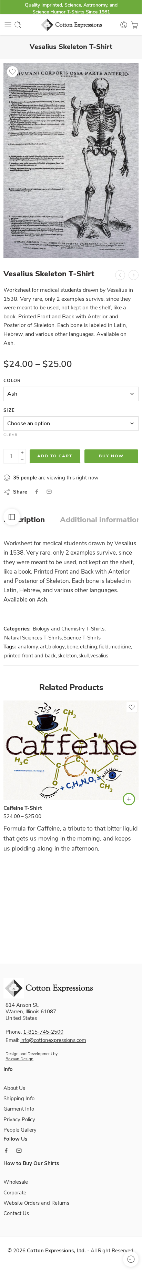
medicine (120, 646)
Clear (10, 435)
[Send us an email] (19, 1150)
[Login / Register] (124, 25)
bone (72, 646)
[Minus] (22, 460)
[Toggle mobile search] (18, 25)
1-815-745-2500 (43, 1031)
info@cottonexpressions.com (53, 1040)
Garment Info (18, 1108)
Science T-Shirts (82, 637)
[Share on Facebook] (36, 491)
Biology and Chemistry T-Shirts (68, 628)
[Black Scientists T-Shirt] (120, 275)
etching (88, 646)
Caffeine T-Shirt (22, 808)
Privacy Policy (19, 1119)
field (104, 646)
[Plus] (22, 452)
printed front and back (30, 655)
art (43, 646)
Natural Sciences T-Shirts (33, 637)
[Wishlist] (12, 71)
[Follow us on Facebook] (6, 1150)
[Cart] (135, 25)
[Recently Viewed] (131, 1259)
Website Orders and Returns (36, 1203)
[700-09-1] (71, 160)
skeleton (67, 655)
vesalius (99, 655)
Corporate (14, 1192)
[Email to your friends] (49, 492)
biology (56, 646)
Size (9, 410)
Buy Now (111, 456)
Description (24, 520)
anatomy (28, 646)
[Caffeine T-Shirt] (71, 750)
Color (12, 381)
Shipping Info (18, 1098)
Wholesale (15, 1182)
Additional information (100, 520)
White (22, 779)
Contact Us (16, 1213)
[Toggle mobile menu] (7, 25)
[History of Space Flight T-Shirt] (134, 275)
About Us (14, 1088)
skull (84, 655)
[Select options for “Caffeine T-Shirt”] (129, 799)
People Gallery (20, 1129)
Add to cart (54, 456)
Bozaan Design (19, 1059)
